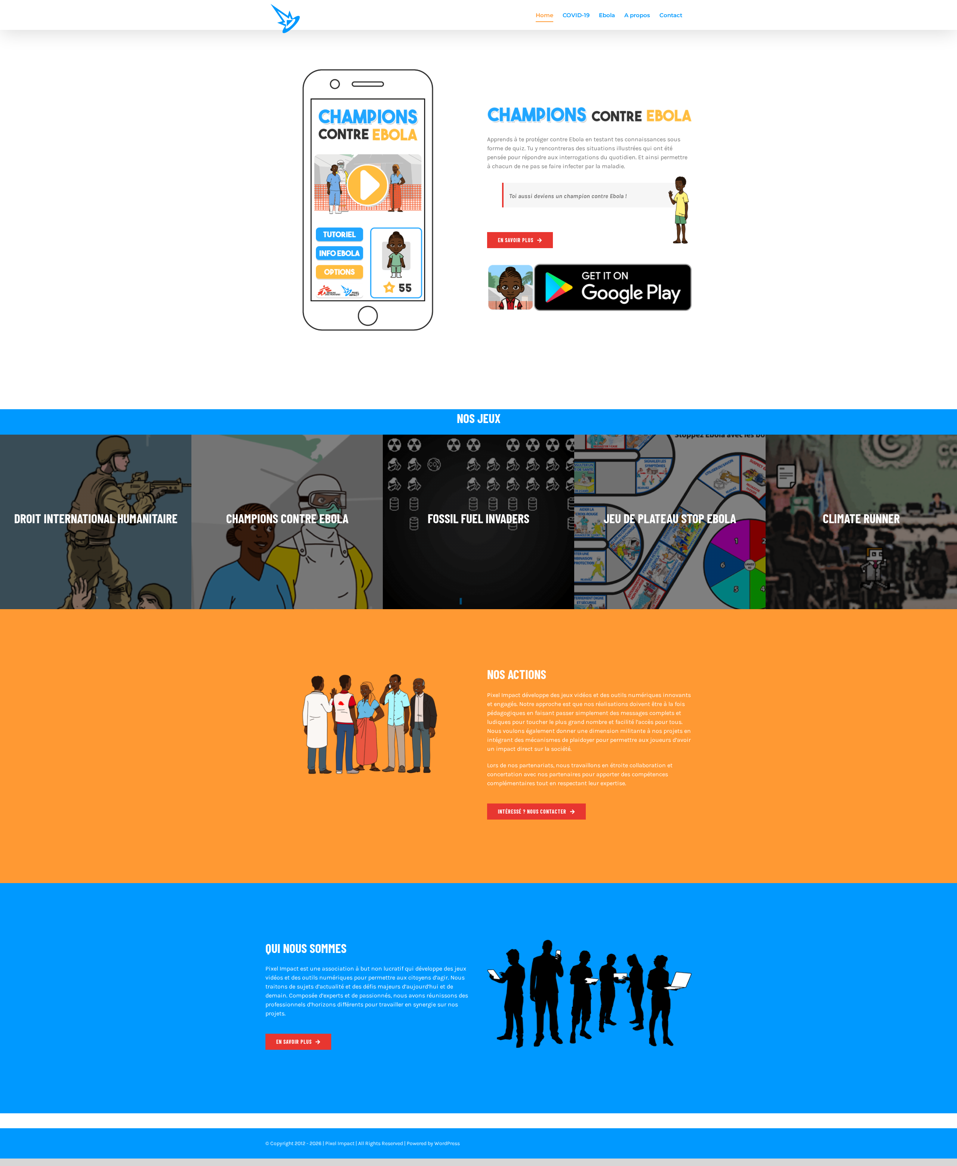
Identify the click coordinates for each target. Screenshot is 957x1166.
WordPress (447, 1143)
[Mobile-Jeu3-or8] (367, 71)
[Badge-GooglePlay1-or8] (589, 266)
